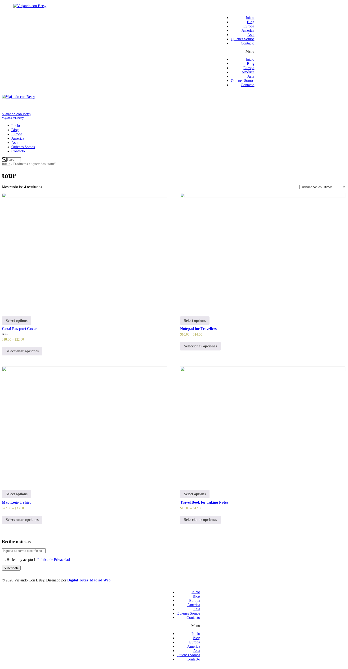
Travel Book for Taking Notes (204, 502)
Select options (16, 321)
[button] (237, 51)
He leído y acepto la (38, 560)
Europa (248, 26)
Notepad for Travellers (198, 329)
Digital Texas (78, 580)
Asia (250, 35)
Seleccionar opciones (22, 351)
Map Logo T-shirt (16, 502)
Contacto (247, 43)
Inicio (250, 18)
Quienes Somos (242, 39)
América (247, 30)
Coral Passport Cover (19, 329)
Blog (250, 22)
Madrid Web (100, 580)
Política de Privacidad (53, 560)
